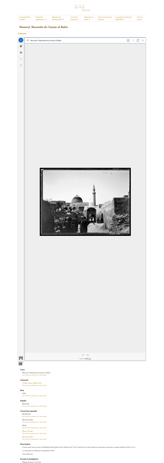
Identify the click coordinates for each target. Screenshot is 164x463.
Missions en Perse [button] (88, 18)
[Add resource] (21, 40)
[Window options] (133, 40)
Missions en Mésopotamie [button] (57, 18)
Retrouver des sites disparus (105, 18)
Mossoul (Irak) (27, 431)
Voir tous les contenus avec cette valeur (34, 375)
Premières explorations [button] (40, 18)
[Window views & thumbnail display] (128, 40)
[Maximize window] (138, 40)
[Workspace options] (21, 59)
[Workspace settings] (21, 52)
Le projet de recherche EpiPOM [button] (124, 18)
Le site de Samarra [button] (74, 18)
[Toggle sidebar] (27, 40)
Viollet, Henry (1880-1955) (31, 383)
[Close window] (142, 40)
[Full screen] (21, 65)
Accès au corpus (140, 18)
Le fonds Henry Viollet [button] (24, 18)
